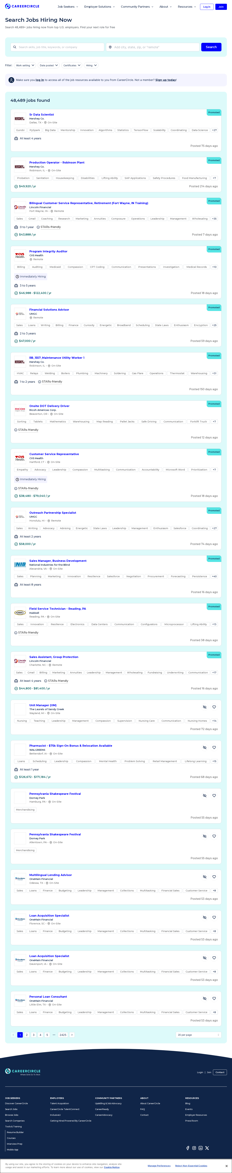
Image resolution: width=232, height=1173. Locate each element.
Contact (220, 1072)
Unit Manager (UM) (43, 705)
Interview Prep (14, 1144)
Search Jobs (11, 1109)
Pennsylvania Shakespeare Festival (55, 793)
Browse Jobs (11, 1115)
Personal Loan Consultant (48, 996)
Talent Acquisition (59, 1103)
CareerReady (102, 1109)
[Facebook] (187, 1148)
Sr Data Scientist (41, 114)
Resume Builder (15, 1132)
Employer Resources (196, 1115)
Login (200, 1072)
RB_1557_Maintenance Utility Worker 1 (56, 357)
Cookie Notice (112, 1167)
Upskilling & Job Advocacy (108, 1103)
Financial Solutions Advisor (49, 309)
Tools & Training (13, 1126)
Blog (187, 1103)
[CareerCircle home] (22, 7)
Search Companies (14, 1120)
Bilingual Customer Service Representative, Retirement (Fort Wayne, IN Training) (88, 203)
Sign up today (165, 80)
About (163, 6)
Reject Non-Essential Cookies (191, 1165)
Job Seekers (66, 6)
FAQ (142, 1109)
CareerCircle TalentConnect (64, 1109)
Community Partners (135, 6)
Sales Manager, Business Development (57, 560)
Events (188, 1109)
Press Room (191, 1120)
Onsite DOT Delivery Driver (49, 406)
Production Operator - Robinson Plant (56, 162)
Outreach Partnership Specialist (52, 512)
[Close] (227, 1166)
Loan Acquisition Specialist (49, 915)
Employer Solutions (97, 6)
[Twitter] (207, 1148)
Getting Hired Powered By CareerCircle (70, 1120)
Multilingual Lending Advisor (50, 875)
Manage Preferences (159, 1165)
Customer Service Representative (54, 454)
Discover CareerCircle (16, 1103)
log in (40, 80)
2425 (63, 1035)
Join (209, 1072)
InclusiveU (55, 1115)
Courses (11, 1138)
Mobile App (12, 1149)
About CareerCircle (150, 1103)
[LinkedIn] (200, 1148)
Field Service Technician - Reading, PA (57, 608)
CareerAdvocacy (103, 1115)
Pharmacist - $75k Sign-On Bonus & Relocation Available (70, 745)
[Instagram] (194, 1148)
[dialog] (116, 1166)
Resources (185, 6)
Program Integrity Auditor (48, 251)
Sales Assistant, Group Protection (53, 657)
